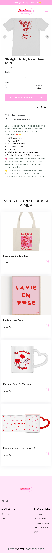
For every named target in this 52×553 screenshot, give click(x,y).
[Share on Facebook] (41, 107)
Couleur (8, 72)
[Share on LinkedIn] (45, 107)
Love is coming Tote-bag (15, 256)
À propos (38, 514)
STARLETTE (8, 509)
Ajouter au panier (26, 97)
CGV (36, 532)
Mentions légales (41, 527)
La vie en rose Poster (13, 320)
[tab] (25, 54)
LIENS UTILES (42, 509)
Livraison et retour (41, 523)
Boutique (5, 514)
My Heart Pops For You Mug (17, 384)
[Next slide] (47, 37)
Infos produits (40, 519)
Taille (7, 83)
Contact (4, 519)
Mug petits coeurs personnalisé (19, 448)
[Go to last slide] (5, 37)
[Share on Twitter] (37, 107)
